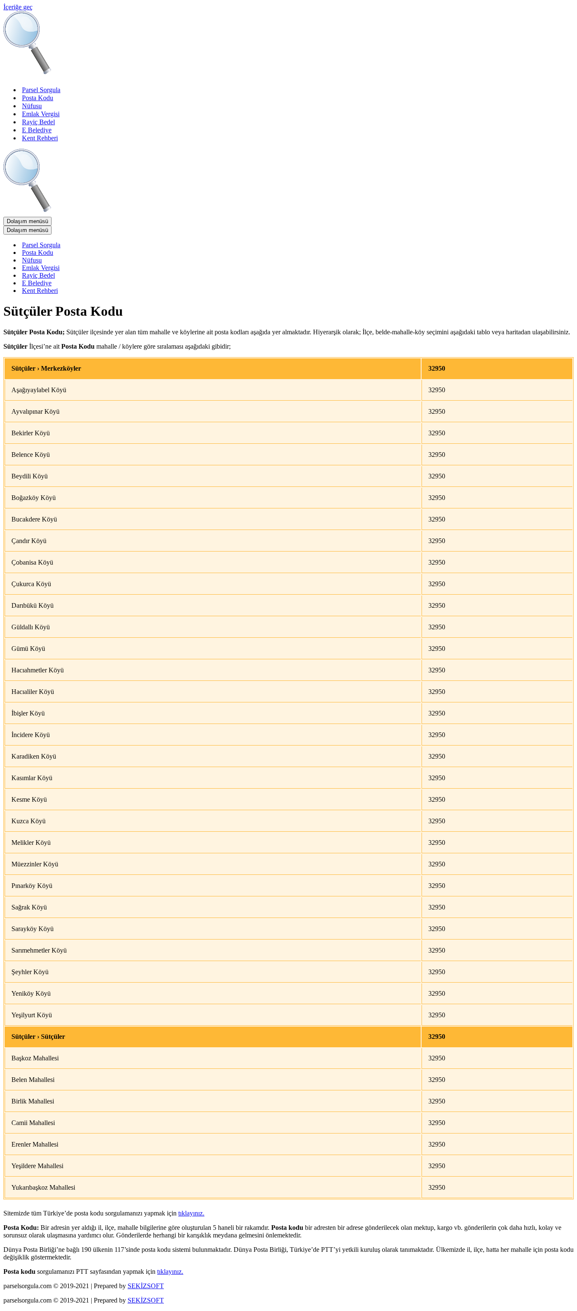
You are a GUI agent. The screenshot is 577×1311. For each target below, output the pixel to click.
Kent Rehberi (40, 138)
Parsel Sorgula (41, 89)
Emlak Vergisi (41, 113)
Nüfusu (32, 105)
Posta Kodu (37, 97)
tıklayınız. (191, 1213)
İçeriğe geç (18, 7)
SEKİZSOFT (146, 1285)
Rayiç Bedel (38, 122)
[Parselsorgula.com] (172, 75)
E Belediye (37, 130)
